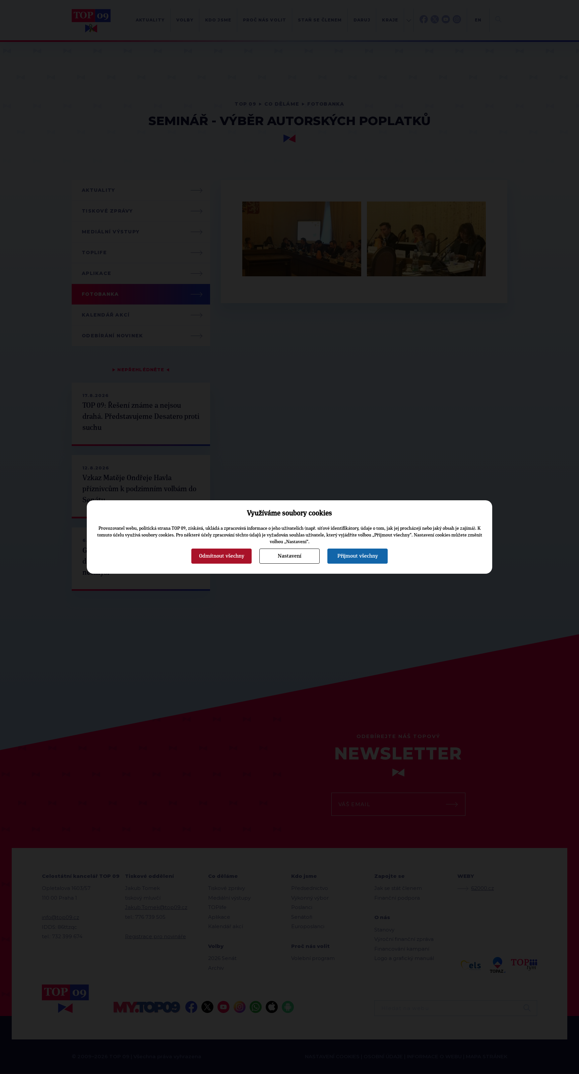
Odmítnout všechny (221, 556)
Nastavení (289, 556)
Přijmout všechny (357, 556)
